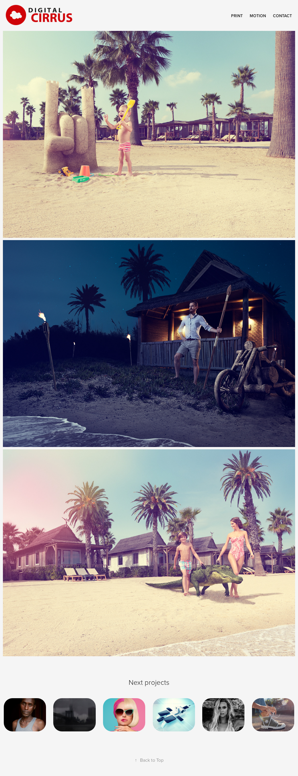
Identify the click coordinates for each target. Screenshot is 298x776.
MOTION (258, 16)
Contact (282, 16)
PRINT (237, 16)
